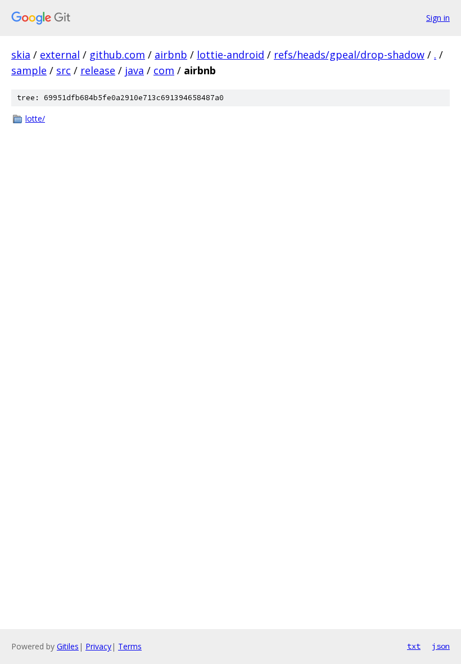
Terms (130, 646)
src (63, 70)
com (163, 70)
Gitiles (68, 646)
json (441, 646)
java (134, 70)
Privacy (98, 646)
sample (29, 70)
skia (20, 54)
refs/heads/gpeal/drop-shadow (349, 54)
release (97, 70)
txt (414, 646)
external (60, 54)
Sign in (438, 17)
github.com (117, 54)
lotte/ (35, 118)
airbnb (171, 54)
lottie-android (230, 54)
